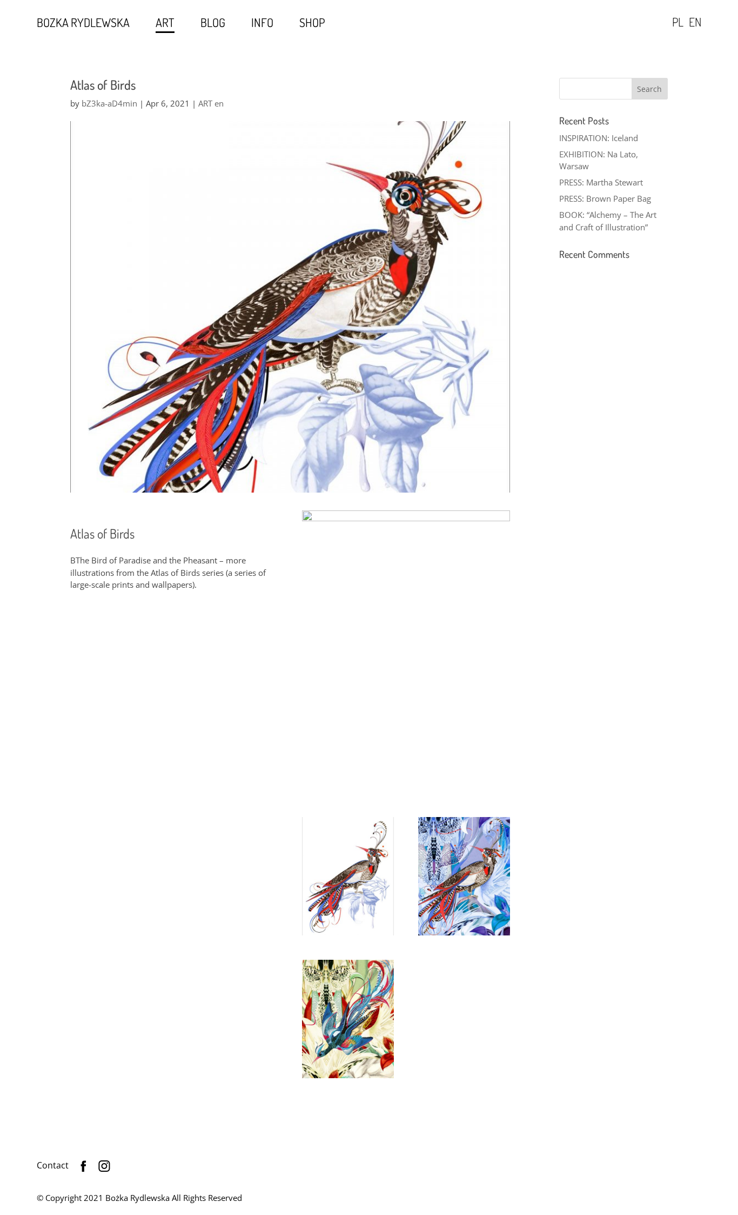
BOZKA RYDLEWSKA (83, 22)
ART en (211, 103)
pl (677, 21)
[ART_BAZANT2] (464, 935)
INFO (262, 22)
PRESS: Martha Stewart (601, 182)
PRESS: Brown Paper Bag (605, 198)
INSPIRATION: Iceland (598, 137)
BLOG (212, 22)
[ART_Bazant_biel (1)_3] (348, 935)
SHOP (312, 22)
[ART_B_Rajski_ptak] (348, 1078)
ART (165, 22)
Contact (53, 1165)
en (695, 21)
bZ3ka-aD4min (109, 103)
